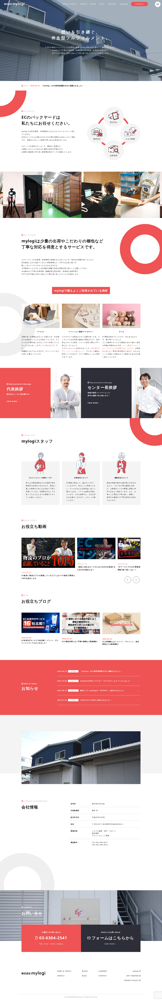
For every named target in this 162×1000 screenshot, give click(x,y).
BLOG (102, 4)
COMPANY (112, 4)
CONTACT (139, 4)
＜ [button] (125, 577)
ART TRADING (133, 976)
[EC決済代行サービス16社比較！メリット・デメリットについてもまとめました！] (40, 631)
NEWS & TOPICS (69, 4)
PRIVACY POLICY (131, 980)
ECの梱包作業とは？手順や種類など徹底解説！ (80, 641)
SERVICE (83, 4)
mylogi (123, 4)
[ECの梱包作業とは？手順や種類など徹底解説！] (81, 632)
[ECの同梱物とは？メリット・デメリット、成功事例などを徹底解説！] (121, 633)
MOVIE (93, 4)
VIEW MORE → (13, 401)
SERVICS (60, 976)
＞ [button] (134, 577)
